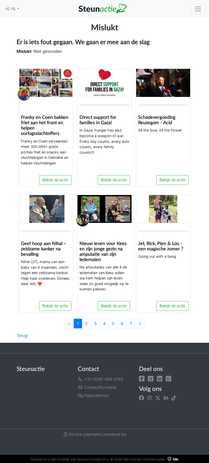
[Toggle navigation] (198, 9)
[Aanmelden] (7, 9)
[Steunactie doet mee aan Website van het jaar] (95, 419)
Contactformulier (100, 387)
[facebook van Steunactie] (141, 397)
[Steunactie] (102, 8)
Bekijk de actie (55, 180)
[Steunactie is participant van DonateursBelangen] (104, 407)
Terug (22, 335)
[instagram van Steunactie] (149, 397)
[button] (142, 378)
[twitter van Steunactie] (157, 397)
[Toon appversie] (205, 459)
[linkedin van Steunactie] (166, 397)
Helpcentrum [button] (96, 395)
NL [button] (14, 9)
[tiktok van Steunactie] (174, 397)
